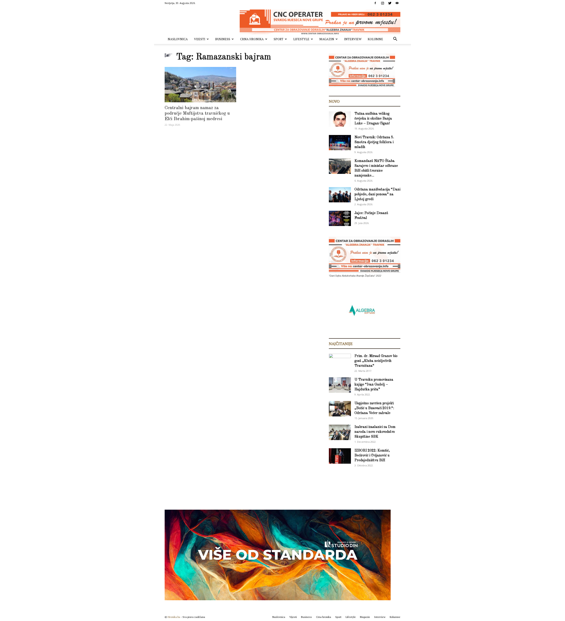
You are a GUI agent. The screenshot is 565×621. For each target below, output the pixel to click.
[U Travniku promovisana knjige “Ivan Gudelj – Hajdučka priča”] (340, 385)
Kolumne (375, 39)
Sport (278, 39)
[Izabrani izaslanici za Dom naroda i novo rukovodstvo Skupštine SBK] (340, 432)
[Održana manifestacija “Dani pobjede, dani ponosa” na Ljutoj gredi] (340, 194)
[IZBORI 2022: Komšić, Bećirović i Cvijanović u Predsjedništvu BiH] (340, 456)
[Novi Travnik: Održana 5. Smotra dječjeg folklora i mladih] (340, 142)
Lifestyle (301, 39)
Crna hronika (252, 39)
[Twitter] (389, 3)
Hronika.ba (174, 617)
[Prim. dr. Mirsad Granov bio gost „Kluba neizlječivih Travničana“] (340, 360)
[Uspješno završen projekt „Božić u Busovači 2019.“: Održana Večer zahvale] (340, 408)
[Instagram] (382, 3)
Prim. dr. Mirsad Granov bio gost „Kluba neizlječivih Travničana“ (375, 361)
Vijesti (199, 39)
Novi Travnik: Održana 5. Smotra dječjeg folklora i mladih (374, 142)
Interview (353, 39)
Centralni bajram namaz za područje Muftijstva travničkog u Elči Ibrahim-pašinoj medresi (197, 113)
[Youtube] (397, 3)
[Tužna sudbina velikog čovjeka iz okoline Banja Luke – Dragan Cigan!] (340, 119)
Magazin (326, 39)
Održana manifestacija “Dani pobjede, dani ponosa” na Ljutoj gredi (377, 194)
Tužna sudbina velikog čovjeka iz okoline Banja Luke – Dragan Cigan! (373, 118)
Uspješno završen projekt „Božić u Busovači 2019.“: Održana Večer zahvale (374, 408)
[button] (395, 39)
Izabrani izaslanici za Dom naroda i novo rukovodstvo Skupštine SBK (375, 432)
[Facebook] (375, 3)
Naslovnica (178, 39)
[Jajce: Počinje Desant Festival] (340, 218)
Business (222, 39)
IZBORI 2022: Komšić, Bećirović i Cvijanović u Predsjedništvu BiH (372, 455)
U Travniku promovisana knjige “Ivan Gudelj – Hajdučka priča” (373, 384)
